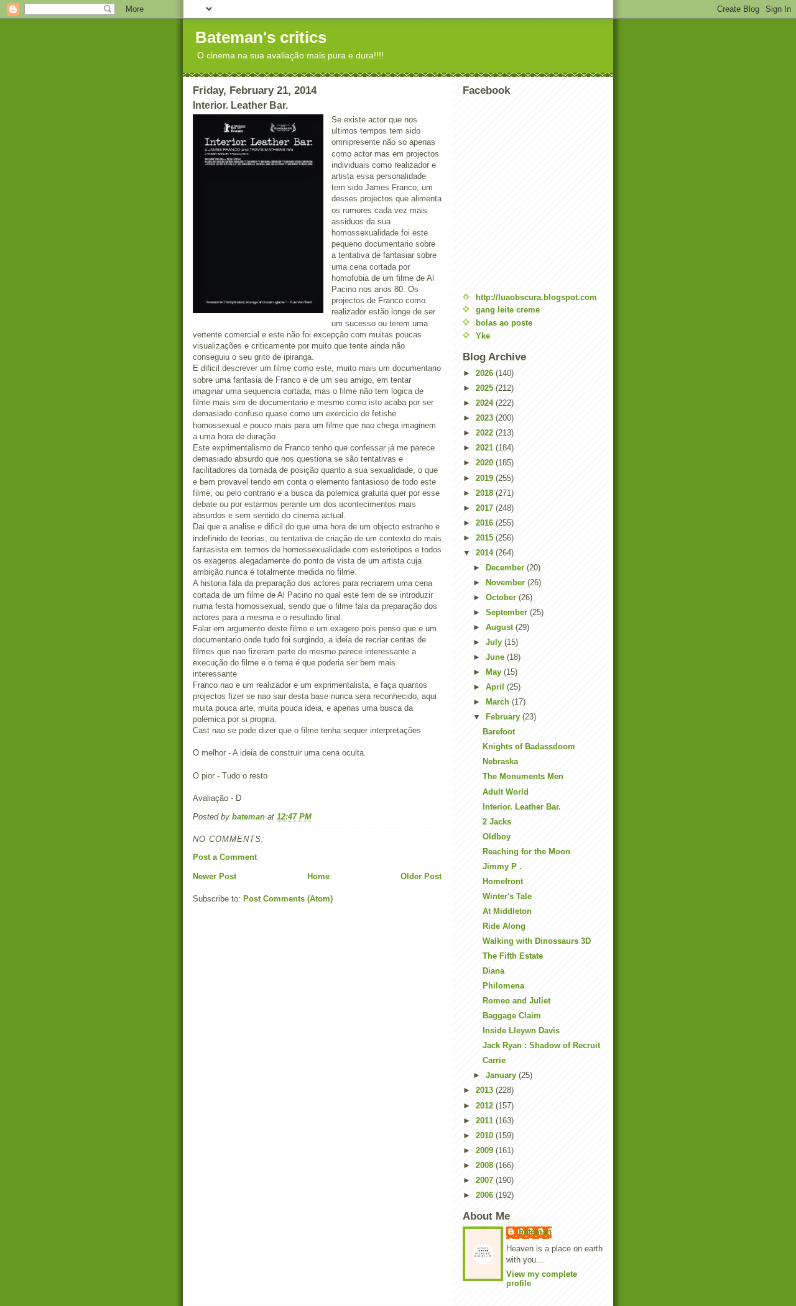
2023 (486, 417)
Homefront (503, 881)
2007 (486, 1180)
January (502, 1075)
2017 (486, 508)
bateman (535, 1231)
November (506, 582)
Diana (493, 970)
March (499, 701)
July (495, 642)
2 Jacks (497, 821)
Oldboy (497, 836)
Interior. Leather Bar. (522, 806)
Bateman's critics (260, 37)
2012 (486, 1105)
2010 (486, 1135)
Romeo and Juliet (516, 1000)
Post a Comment (225, 857)
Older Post (421, 876)
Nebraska (500, 761)
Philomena (503, 985)
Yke (483, 335)
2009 (486, 1150)
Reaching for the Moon (526, 851)
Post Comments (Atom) (288, 898)
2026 (486, 373)
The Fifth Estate (513, 956)
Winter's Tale (507, 896)
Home (318, 876)
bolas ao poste (504, 322)
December (506, 567)
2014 (486, 552)
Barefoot (499, 731)
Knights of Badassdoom (529, 746)
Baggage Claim (512, 1015)
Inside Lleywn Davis (521, 1030)
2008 (486, 1165)
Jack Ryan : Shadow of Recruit (541, 1045)
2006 (486, 1195)
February (504, 716)
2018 (486, 493)
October (502, 597)
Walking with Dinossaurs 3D (537, 941)
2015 (486, 537)
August (501, 627)
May (495, 672)
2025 (486, 388)
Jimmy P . (502, 866)
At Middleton (507, 911)
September (508, 612)
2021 (486, 447)
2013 (486, 1090)
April (496, 687)
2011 (486, 1120)
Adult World (506, 792)
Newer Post (214, 876)
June (496, 657)
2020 (486, 462)
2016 (486, 522)
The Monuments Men (523, 776)
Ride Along (504, 926)
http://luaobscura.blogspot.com (536, 297)
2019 (486, 478)
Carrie (494, 1060)
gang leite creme (508, 309)
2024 (486, 403)
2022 (486, 432)
